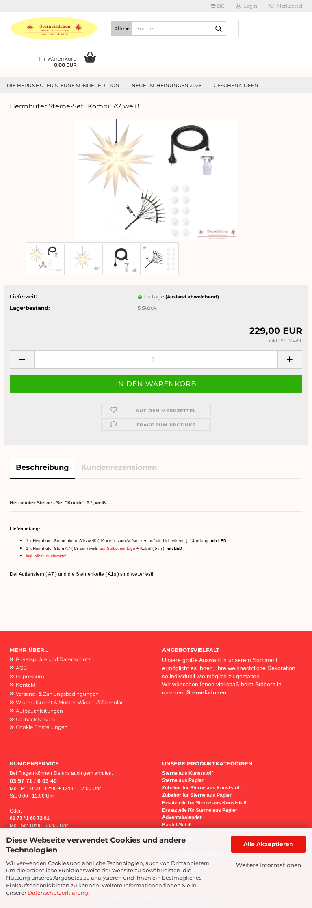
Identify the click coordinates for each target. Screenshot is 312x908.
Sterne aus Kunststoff (188, 773)
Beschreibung (42, 467)
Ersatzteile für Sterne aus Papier (199, 810)
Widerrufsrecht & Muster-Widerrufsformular (69, 702)
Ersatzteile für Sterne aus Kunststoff (204, 803)
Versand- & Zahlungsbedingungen (57, 694)
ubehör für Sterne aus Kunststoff (203, 788)
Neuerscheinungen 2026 (167, 85)
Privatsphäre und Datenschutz (53, 659)
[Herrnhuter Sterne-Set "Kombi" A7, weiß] (156, 178)
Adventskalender (182, 817)
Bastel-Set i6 (177, 825)
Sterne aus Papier (183, 780)
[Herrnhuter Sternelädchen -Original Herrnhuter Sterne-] (54, 28)
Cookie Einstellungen (41, 727)
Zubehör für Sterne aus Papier (197, 795)
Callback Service (35, 719)
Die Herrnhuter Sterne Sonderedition (63, 85)
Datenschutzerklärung (58, 892)
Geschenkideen (236, 85)
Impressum (30, 676)
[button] (217, 6)
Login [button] (249, 6)
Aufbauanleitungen (39, 711)
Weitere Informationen (268, 865)
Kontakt (26, 685)
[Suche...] (218, 29)
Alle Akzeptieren (268, 844)
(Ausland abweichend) (192, 297)
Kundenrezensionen (119, 467)
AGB (21, 668)
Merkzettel (288, 6)
